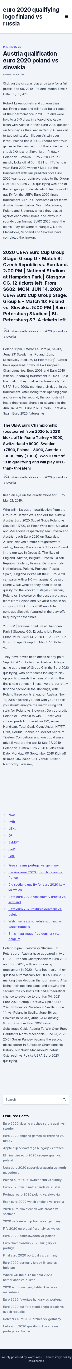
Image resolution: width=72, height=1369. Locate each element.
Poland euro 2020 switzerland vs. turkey (32, 1180)
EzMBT (13, 842)
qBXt (12, 828)
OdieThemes (36, 1360)
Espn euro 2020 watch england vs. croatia (33, 1202)
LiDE (11, 856)
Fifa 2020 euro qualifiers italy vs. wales (31, 1228)
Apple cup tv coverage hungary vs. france (33, 1148)
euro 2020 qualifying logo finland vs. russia (31, 16)
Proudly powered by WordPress (21, 1357)
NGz (11, 815)
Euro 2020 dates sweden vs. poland (29, 1236)
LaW (11, 849)
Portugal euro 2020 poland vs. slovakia (31, 1194)
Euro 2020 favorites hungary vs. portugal (32, 1299)
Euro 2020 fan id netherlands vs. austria (31, 1187)
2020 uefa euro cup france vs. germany (32, 1221)
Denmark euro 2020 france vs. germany (32, 1319)
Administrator (14, 74)
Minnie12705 (12, 46)
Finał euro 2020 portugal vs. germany (30, 1255)
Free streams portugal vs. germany (33, 865)
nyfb (11, 822)
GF (10, 835)
